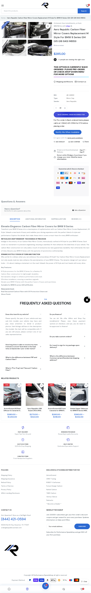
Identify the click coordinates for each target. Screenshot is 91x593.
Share (86, 142)
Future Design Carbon (54, 486)
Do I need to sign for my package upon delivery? (64, 346)
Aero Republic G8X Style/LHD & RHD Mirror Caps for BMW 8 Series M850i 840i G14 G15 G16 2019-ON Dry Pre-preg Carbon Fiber (34, 410)
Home (3, 18)
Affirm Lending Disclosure (10, 493)
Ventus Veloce (51, 497)
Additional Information (35, 219)
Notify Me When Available (67, 132)
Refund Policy (6, 482)
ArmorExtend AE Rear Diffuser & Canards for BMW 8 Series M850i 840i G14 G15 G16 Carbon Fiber (12, 410)
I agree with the (69, 138)
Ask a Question (80, 210)
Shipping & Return (58, 219)
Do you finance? (56, 314)
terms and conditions (75, 138)
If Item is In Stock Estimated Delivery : (67, 151)
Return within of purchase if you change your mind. (72, 157)
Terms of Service (7, 486)
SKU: (55, 95)
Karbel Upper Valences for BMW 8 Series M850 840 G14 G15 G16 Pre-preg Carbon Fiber (79, 410)
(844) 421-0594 (13, 519)
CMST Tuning (51, 479)
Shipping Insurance (8, 479)
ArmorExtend (51, 475)
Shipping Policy (6, 475)
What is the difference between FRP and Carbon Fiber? (21, 358)
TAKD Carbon (51, 493)
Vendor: (56, 101)
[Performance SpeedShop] (45, 6)
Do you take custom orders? (61, 337)
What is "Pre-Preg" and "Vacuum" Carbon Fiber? (21, 369)
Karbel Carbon (51, 490)
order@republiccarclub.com (11, 528)
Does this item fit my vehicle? (17, 314)
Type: (56, 98)
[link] (19, 385)
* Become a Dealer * (53, 504)
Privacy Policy (6, 490)
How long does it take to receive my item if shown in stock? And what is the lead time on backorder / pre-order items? (22, 347)
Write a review (59, 45)
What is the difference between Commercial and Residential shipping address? (64, 358)
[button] (71, 71)
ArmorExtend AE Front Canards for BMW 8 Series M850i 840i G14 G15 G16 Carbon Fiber (57, 410)
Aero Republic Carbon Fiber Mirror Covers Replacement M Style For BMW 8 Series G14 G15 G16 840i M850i (71, 35)
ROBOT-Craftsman (53, 482)
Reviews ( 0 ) (76, 219)
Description (15, 219)
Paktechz (49, 500)
